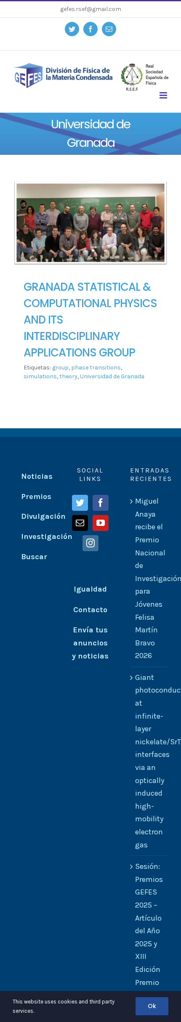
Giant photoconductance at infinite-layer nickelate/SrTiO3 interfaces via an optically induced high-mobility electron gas (149, 761)
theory (68, 376)
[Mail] (80, 523)
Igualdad (90, 589)
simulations (40, 376)
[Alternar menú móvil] (164, 95)
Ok (152, 1006)
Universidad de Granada (112, 376)
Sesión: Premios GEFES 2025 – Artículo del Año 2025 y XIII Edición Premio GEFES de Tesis (149, 937)
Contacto (90, 609)
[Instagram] (90, 543)
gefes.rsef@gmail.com (90, 9)
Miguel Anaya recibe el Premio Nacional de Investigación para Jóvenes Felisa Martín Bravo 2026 (149, 578)
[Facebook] (101, 503)
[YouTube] (101, 523)
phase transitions (96, 367)
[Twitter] (80, 503)
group (60, 367)
